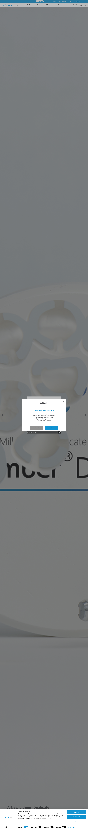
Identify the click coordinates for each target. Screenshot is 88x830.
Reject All (76, 821)
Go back (37, 427)
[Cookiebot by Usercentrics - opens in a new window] (9, 827)
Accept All (76, 812)
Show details (71, 827)
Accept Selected (77, 816)
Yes (51, 427)
